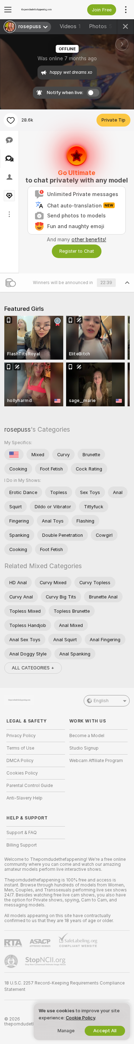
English (101, 700)
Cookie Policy (80, 1017)
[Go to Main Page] (41, 9)
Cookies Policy (22, 773)
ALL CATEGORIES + (33, 667)
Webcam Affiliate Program (96, 760)
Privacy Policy (21, 735)
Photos (100, 26)
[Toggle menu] (8, 9)
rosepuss (17, 429)
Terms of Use (20, 748)
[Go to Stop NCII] (46, 961)
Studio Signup (84, 748)
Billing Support (21, 845)
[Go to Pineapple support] (11, 961)
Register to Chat (76, 251)
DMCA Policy (20, 760)
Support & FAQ (21, 832)
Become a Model (86, 735)
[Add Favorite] (11, 120)
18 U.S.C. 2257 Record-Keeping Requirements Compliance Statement (64, 986)
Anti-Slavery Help (24, 798)
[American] (14, 454)
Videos (70, 26)
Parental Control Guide (29, 785)
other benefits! (88, 239)
